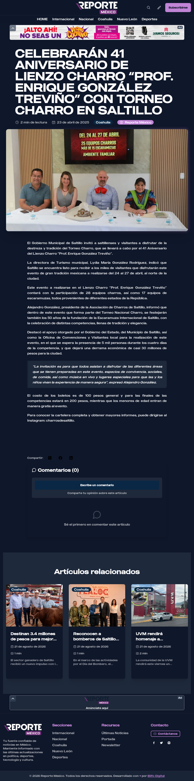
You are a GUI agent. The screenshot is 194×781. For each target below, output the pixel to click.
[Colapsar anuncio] (13, 28)
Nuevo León (127, 19)
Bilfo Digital (156, 775)
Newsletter (111, 745)
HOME (42, 19)
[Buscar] (148, 7)
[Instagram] (169, 743)
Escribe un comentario (97, 485)
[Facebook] (154, 743)
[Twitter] (161, 743)
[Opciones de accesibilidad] (159, 7)
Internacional (63, 19)
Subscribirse (178, 7)
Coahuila (105, 19)
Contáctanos (168, 733)
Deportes (149, 19)
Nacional (86, 19)
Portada (108, 739)
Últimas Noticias (115, 733)
